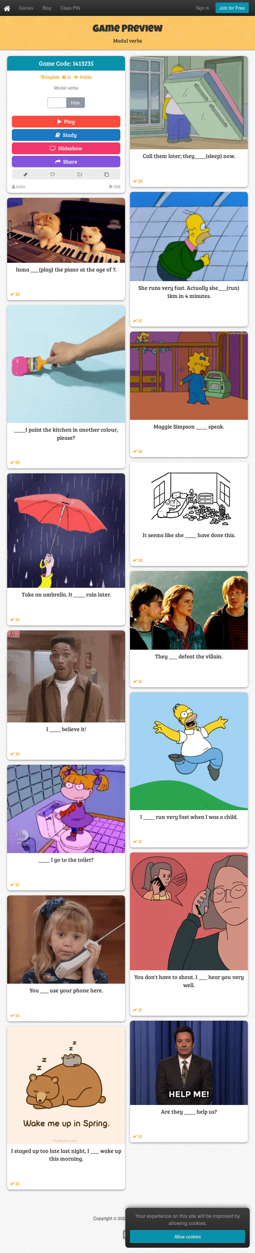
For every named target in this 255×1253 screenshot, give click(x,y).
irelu (20, 186)
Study (68, 134)
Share (69, 161)
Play (68, 121)
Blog (47, 8)
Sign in (202, 8)
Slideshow (69, 148)
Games (26, 8)
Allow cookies (187, 1236)
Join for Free (232, 8)
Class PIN (70, 8)
